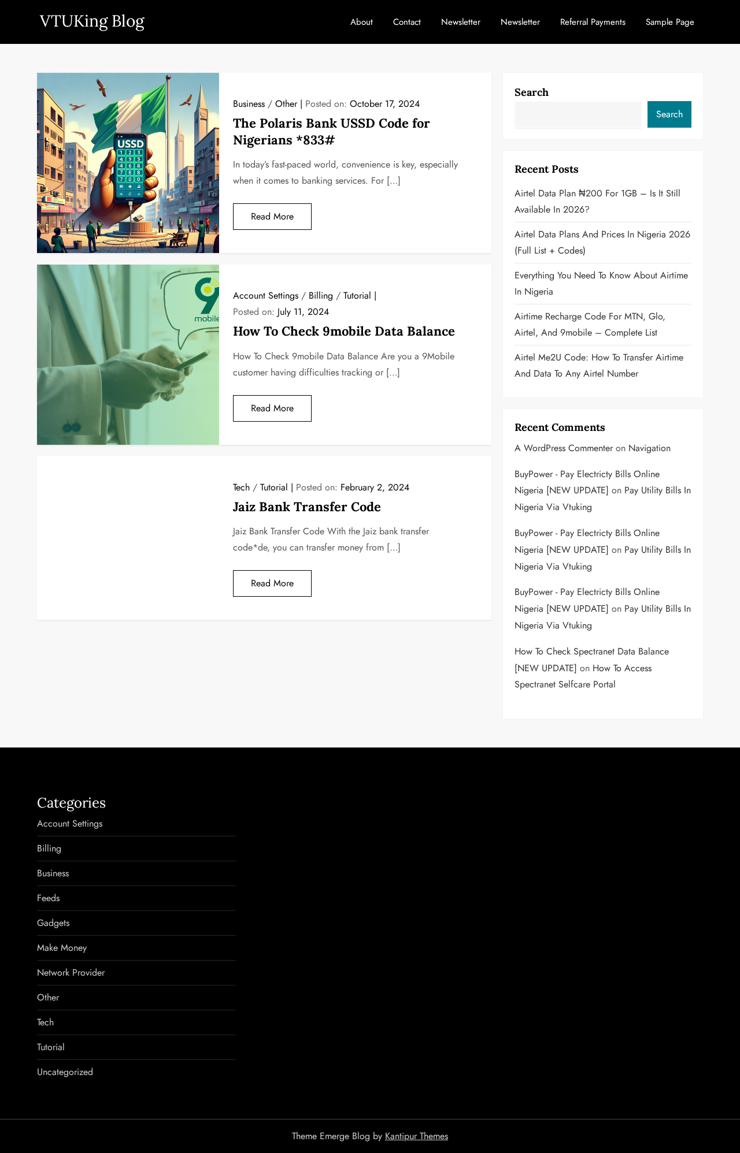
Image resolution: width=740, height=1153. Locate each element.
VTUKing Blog (92, 20)
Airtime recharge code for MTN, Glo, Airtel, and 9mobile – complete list (590, 324)
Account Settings (265, 295)
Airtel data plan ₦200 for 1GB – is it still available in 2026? (597, 201)
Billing (321, 295)
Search (532, 92)
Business (249, 103)
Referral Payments (593, 22)
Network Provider (71, 972)
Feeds (48, 898)
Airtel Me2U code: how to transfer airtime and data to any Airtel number (599, 365)
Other (286, 103)
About (361, 22)
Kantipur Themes (416, 1136)
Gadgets (53, 922)
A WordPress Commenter (564, 448)
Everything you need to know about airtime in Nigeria (601, 283)
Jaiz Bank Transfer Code (307, 507)
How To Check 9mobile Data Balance (344, 331)
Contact (407, 22)
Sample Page (670, 22)
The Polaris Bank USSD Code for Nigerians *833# (331, 131)
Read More (272, 216)
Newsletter (460, 22)
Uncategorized (65, 1071)
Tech (241, 487)
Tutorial (357, 295)
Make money (62, 947)
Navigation (649, 448)
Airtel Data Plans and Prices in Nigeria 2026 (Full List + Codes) (602, 242)
